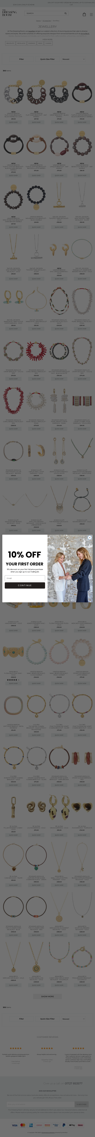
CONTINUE (25, 585)
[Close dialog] (90, 538)
